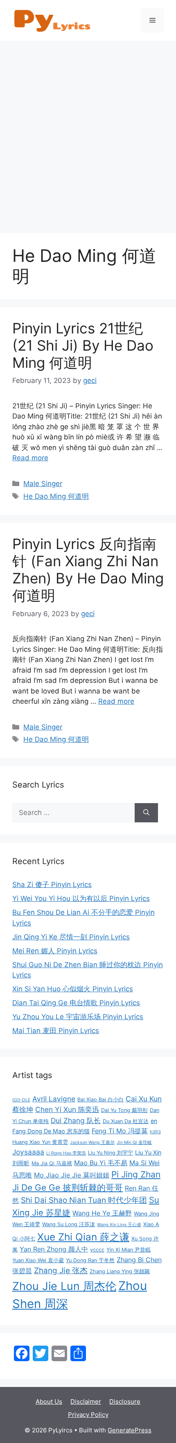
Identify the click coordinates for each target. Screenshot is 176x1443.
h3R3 (155, 1132)
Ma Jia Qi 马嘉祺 (52, 1163)
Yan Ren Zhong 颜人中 (54, 1249)
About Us (49, 1401)
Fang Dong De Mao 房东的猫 (51, 1131)
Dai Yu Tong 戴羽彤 (124, 1110)
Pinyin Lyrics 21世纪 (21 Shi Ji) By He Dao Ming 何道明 (82, 345)
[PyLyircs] (53, 20)
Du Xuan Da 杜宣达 (126, 1121)
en (154, 1120)
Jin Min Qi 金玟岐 (134, 1142)
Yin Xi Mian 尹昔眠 (128, 1250)
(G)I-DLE (21, 1100)
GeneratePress (129, 1430)
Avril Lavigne (53, 1098)
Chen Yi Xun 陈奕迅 (67, 1109)
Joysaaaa (28, 1152)
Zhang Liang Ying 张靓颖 (120, 1271)
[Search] (146, 813)
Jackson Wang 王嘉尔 (92, 1142)
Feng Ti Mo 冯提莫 (120, 1131)
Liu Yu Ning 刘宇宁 (110, 1153)
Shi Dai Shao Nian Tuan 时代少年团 (84, 1200)
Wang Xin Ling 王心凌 (119, 1224)
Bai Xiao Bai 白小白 (100, 1099)
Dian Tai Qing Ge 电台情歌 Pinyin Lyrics (76, 1003)
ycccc (97, 1250)
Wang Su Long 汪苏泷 (68, 1224)
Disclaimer (85, 1401)
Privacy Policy (88, 1414)
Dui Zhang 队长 (76, 1120)
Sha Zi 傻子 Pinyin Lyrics (52, 884)
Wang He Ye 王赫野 (102, 1213)
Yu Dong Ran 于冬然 (90, 1260)
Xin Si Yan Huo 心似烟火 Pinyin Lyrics (72, 989)
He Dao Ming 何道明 (56, 496)
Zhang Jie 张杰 (61, 1270)
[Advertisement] (88, 133)
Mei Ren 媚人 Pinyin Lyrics (54, 951)
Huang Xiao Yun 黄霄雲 (40, 1142)
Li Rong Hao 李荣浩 (66, 1153)
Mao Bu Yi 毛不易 (100, 1163)
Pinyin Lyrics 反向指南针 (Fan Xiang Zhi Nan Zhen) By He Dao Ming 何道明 (88, 569)
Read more (30, 458)
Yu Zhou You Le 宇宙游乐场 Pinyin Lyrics (77, 1017)
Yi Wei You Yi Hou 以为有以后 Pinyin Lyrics (81, 898)
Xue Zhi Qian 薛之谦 (83, 1237)
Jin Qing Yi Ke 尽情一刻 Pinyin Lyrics (71, 937)
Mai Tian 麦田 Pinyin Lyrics (55, 1031)
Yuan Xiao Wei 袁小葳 (38, 1260)
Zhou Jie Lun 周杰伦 (64, 1285)
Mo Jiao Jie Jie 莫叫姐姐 (71, 1175)
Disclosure (124, 1401)
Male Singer (42, 483)
